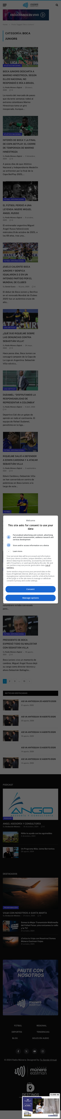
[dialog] (30, 559)
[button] (30, 551)
